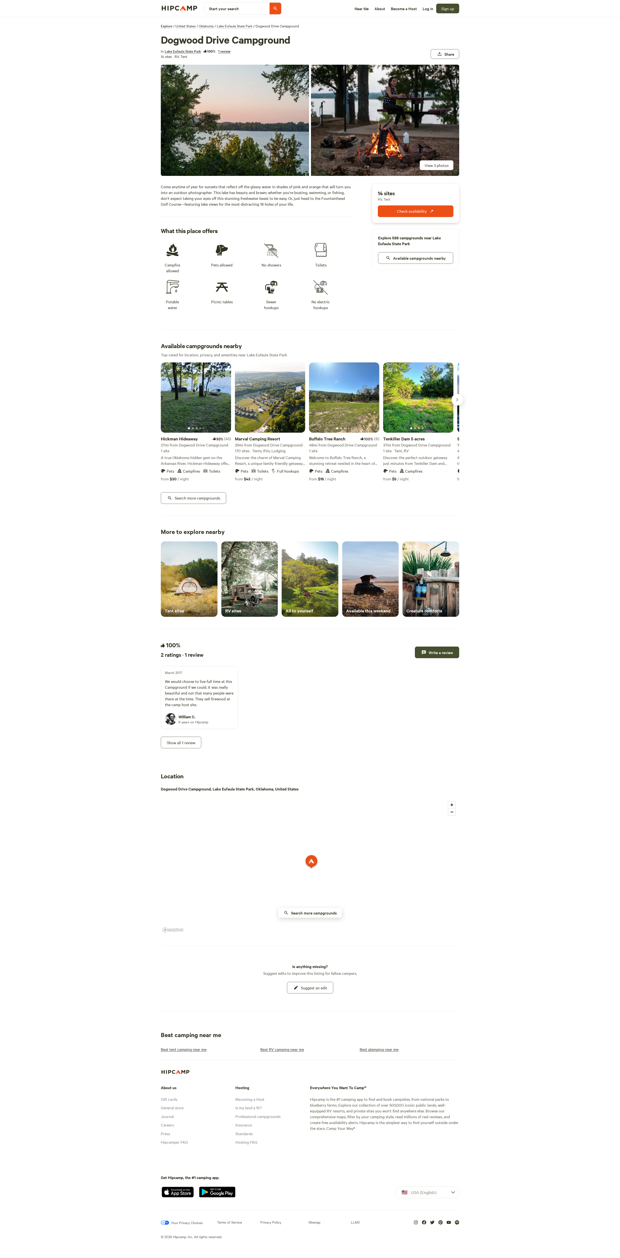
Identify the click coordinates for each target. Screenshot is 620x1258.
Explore (166, 25)
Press (165, 1133)
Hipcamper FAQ (174, 1142)
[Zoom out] (451, 811)
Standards (244, 1133)
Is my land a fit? (248, 1107)
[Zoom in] (451, 804)
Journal (167, 1116)
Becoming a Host (249, 1099)
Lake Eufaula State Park (234, 25)
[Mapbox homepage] (173, 930)
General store (172, 1107)
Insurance (243, 1124)
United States (185, 25)
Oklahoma (206, 25)
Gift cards (169, 1099)
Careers (167, 1124)
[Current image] (189, 428)
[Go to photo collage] (235, 120)
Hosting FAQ (246, 1142)
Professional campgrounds (257, 1116)
